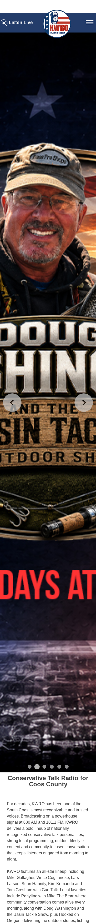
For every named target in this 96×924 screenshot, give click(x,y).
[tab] (29, 767)
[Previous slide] (12, 402)
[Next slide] (83, 402)
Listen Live (21, 22)
